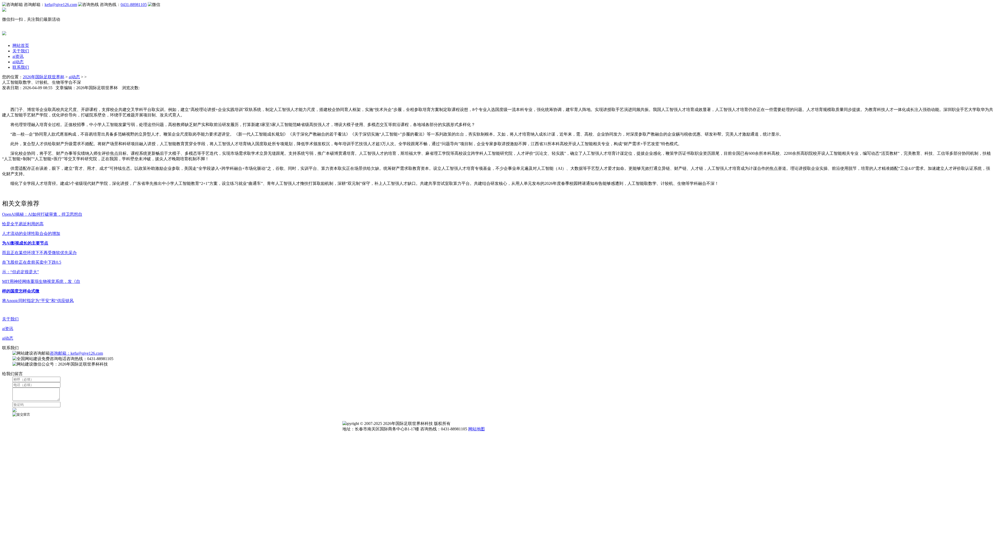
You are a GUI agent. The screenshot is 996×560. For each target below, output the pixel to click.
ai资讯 (18, 56)
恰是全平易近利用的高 (23, 224)
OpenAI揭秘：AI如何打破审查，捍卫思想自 (42, 214)
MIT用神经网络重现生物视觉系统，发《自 (41, 281)
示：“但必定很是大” (20, 272)
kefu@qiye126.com (61, 4)
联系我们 (20, 67)
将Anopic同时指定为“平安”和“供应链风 (38, 300)
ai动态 (18, 62)
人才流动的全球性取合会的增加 (31, 233)
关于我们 (20, 51)
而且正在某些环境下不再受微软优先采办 (39, 252)
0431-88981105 (134, 4)
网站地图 (476, 429)
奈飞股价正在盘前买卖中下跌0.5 (31, 262)
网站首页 (20, 45)
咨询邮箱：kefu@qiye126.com (76, 353)
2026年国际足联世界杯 (43, 77)
